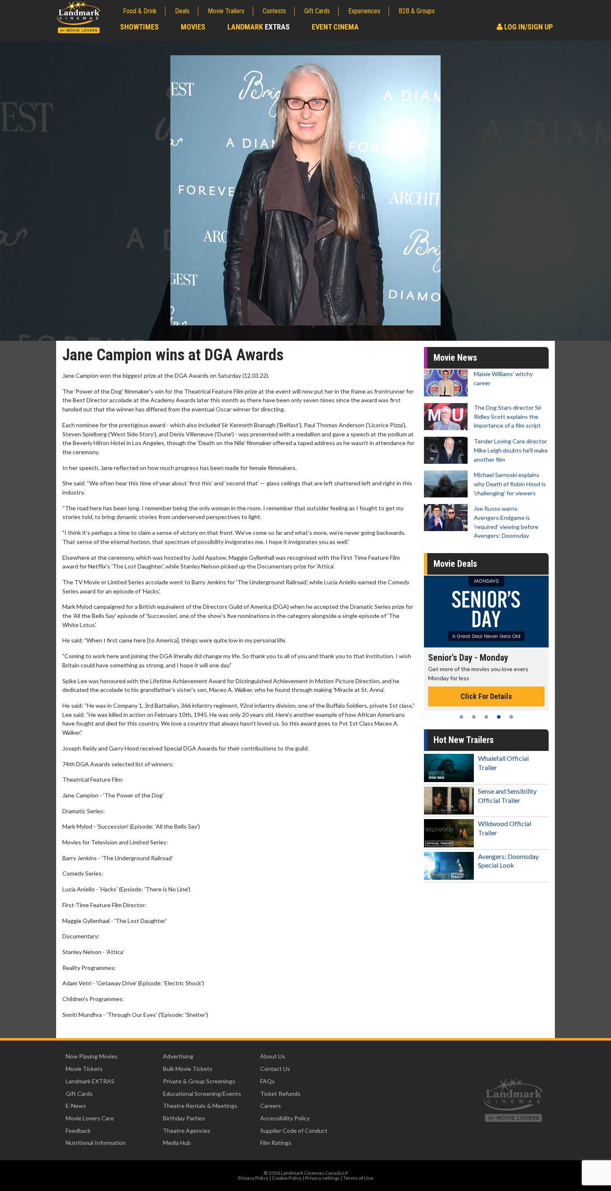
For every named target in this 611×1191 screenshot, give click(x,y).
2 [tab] (474, 717)
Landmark (258, 26)
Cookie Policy (287, 1178)
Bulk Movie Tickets (187, 1068)
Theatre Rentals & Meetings (200, 1105)
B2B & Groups (417, 11)
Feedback (78, 1130)
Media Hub (177, 1142)
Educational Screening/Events (202, 1093)
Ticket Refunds (280, 1093)
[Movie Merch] (515, 611)
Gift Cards (317, 11)
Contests (274, 11)
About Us (272, 1056)
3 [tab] (486, 717)
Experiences (364, 11)
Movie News (455, 357)
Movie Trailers (226, 11)
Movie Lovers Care (90, 1118)
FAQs (267, 1081)
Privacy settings (322, 1178)
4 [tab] (499, 717)
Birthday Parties (184, 1118)
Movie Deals (455, 564)
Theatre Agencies (186, 1130)
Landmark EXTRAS (90, 1081)
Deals (182, 11)
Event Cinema (335, 26)
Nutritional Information (96, 1142)
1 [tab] (461, 717)
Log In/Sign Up (528, 26)
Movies (193, 26)
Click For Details (515, 687)
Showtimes (139, 26)
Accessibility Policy (285, 1118)
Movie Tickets (84, 1068)
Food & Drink (140, 11)
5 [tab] (511, 717)
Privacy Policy (253, 1178)
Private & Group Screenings (199, 1081)
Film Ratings (275, 1142)
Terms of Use (358, 1178)
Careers (270, 1105)
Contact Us (275, 1068)
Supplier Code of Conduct (294, 1130)
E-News (76, 1105)
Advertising (178, 1056)
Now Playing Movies (92, 1056)
